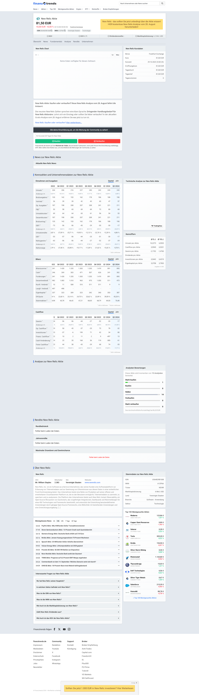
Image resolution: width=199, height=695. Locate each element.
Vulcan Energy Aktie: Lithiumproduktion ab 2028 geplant (62, 546)
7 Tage (67, 521)
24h (62, 521)
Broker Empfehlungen (111, 9)
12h (58, 521)
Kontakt (70, 645)
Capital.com (87, 652)
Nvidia (132, 543)
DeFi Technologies (137, 571)
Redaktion (56, 645)
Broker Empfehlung (90, 645)
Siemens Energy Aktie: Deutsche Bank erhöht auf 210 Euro (63, 534)
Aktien (43, 9)
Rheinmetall (135, 557)
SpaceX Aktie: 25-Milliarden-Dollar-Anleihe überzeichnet (62, 542)
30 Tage (74, 521)
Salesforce (134, 584)
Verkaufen (100, 141)
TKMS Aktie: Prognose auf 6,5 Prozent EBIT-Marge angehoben (64, 558)
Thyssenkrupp (135, 564)
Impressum (37, 645)
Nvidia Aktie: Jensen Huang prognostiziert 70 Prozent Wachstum (65, 538)
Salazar (133, 529)
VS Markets (86, 674)
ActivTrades (87, 648)
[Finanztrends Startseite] (44, 4)
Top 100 (53, 9)
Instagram (56, 659)
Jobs (35, 663)
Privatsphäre (38, 659)
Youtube (55, 648)
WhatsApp (56, 663)
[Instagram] (69, 629)
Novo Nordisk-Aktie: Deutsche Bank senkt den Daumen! (62, 554)
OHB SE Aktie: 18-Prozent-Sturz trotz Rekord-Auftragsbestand (64, 566)
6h (54, 521)
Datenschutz (38, 656)
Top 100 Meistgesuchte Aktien (145, 598)
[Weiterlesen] (119, 526)
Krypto (78, 9)
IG (83, 659)
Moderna (133, 515)
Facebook (56, 656)
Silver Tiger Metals (137, 578)
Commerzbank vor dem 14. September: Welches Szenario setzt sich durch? (69, 562)
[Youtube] (64, 629)
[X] (59, 629)
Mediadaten (38, 648)
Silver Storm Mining (138, 550)
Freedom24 (86, 656)
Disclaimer (37, 652)
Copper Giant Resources (139, 522)
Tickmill (85, 670)
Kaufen (57, 141)
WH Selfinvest (88, 678)
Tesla (132, 536)
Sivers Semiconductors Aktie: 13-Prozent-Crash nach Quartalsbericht (67, 530)
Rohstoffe (95, 9)
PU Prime (85, 667)
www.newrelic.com (92, 482)
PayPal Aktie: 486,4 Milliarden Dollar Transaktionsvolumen (63, 526)
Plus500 (85, 663)
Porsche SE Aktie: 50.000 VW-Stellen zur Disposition (60, 550)
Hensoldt (133, 591)
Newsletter (37, 667)
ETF (86, 9)
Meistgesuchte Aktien (66, 9)
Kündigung (71, 648)
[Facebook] (54, 629)
